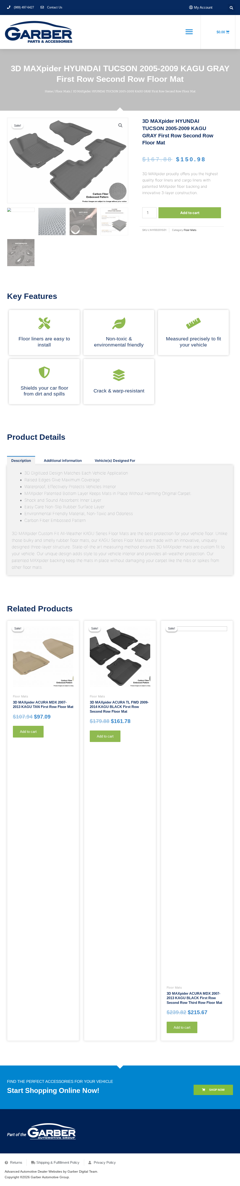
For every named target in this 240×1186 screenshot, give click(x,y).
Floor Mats (62, 91)
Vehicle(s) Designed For (115, 460)
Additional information (63, 460)
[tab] (21, 460)
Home (49, 91)
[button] (189, 32)
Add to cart (189, 213)
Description (21, 460)
